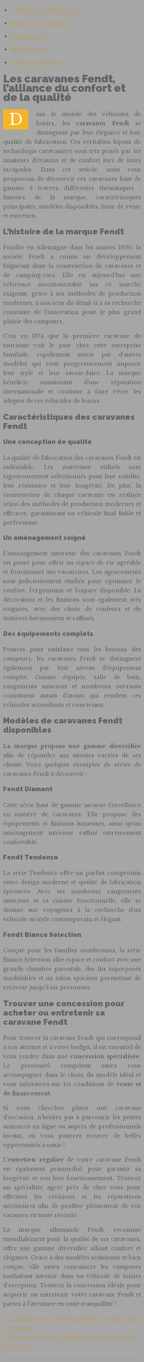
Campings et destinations (46, 10)
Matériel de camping (40, 23)
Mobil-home (28, 49)
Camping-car (29, 36)
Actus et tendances (37, 62)
